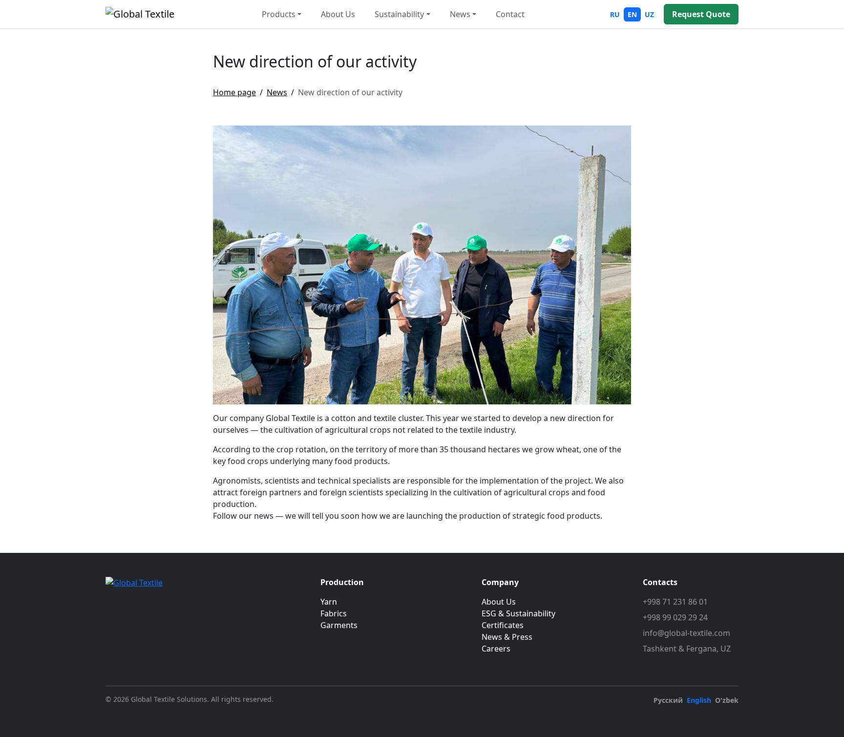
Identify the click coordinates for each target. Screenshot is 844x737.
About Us (338, 14)
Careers (496, 648)
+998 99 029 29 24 (675, 617)
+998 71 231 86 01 (675, 601)
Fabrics (333, 613)
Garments (339, 625)
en (632, 14)
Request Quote (701, 14)
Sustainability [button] (399, 14)
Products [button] (278, 14)
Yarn (328, 601)
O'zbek (726, 700)
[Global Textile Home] (140, 14)
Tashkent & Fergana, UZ (687, 648)
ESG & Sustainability (518, 613)
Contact (510, 14)
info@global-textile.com (686, 633)
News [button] (460, 14)
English (699, 700)
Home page (234, 92)
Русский (668, 700)
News (277, 92)
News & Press (507, 637)
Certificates (503, 625)
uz (649, 14)
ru (615, 14)
